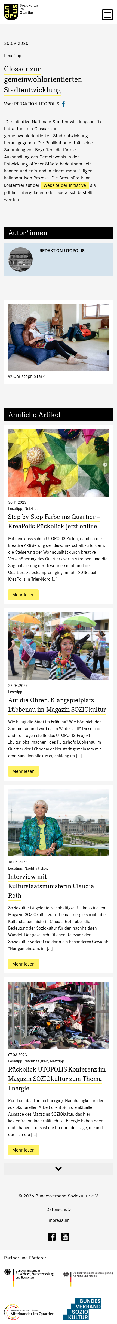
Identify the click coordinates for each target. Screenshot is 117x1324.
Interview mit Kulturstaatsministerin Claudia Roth (51, 887)
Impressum (59, 1220)
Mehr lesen (23, 595)
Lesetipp (12, 56)
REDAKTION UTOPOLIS (62, 251)
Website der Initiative (65, 185)
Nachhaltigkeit (36, 868)
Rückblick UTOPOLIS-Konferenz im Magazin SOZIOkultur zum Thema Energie (57, 1080)
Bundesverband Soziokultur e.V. (67, 1196)
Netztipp (31, 508)
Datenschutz (58, 1209)
